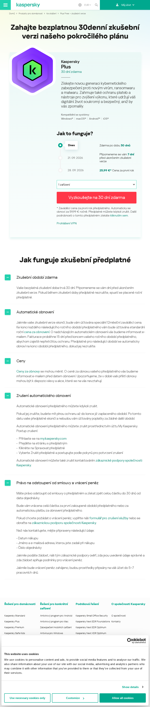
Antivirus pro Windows (51, 633)
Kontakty (116, 621)
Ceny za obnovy (28, 371)
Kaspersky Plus (11, 621)
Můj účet (126, 4)
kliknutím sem (119, 215)
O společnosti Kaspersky (128, 604)
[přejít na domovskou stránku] (28, 5)
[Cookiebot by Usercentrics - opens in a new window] (130, 640)
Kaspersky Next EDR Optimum (91, 627)
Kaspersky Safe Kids (14, 633)
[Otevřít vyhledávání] (96, 4)
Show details (130, 687)
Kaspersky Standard (14, 615)
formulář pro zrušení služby (108, 518)
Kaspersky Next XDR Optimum (91, 633)
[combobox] (87, 5)
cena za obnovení (36, 332)
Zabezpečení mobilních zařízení (56, 627)
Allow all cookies (123, 698)
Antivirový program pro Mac (54, 621)
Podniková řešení (87, 604)
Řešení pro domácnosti (19, 604)
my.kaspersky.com (53, 438)
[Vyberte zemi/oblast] (80, 4)
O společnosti (118, 615)
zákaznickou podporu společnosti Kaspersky (64, 523)
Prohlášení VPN (67, 223)
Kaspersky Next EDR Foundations (93, 621)
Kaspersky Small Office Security (92, 615)
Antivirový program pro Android (56, 615)
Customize (73, 698)
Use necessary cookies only (27, 698)
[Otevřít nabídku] (5, 5)
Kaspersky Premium (14, 627)
